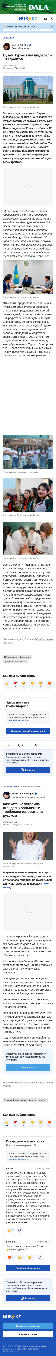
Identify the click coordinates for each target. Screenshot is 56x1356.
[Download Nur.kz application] (28, 7)
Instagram (30, 770)
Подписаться (28, 1067)
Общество (8, 38)
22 (49, 1125)
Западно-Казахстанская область (20, 1100)
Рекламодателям (28, 1334)
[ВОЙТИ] (52, 19)
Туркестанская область (15, 661)
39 (7, 1125)
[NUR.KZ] (28, 19)
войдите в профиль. (19, 720)
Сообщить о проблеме (28, 1326)
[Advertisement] (28, 186)
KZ (45, 19)
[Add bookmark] (50, 745)
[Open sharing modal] (35, 745)
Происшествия (11, 787)
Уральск (42, 1100)
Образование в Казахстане (17, 657)
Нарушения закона (31, 787)
